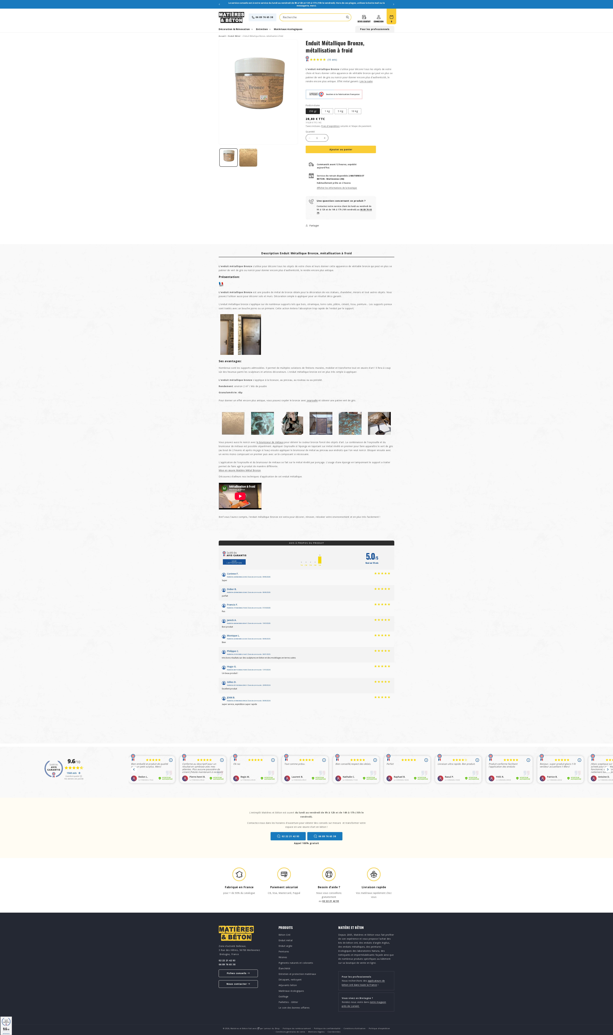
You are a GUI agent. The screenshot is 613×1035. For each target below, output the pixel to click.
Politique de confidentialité (327, 1028)
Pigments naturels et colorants (296, 962)
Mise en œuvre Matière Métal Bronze (240, 470)
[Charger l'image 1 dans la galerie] (228, 158)
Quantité (310, 131)
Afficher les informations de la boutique (337, 188)
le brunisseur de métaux (270, 442)
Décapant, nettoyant (290, 979)
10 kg (355, 111)
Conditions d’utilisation (355, 1028)
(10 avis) (332, 59)
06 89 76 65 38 (264, 17)
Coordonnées (334, 1031)
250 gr (313, 111)
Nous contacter (237, 983)
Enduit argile (285, 945)
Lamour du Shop (272, 1028)
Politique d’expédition (379, 1028)
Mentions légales (316, 1031)
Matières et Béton (239, 1028)
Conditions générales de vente (290, 1031)
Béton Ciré (285, 934)
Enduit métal (286, 940)
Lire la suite (366, 81)
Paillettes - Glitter (288, 1002)
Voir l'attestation (234, 562)
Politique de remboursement (297, 1028)
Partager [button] (314, 225)
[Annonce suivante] (393, 4)
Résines (283, 957)
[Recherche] (347, 17)
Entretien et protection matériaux (297, 973)
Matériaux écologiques (291, 990)
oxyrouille (312, 400)
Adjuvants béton (288, 985)
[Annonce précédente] (219, 4)
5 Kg (340, 111)
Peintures (284, 951)
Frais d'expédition (330, 126)
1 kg (327, 111)
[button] (235, 29)
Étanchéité (284, 968)
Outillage (283, 996)
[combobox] (315, 17)
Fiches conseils (236, 973)
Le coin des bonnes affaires (294, 1007)
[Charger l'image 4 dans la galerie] (248, 158)
